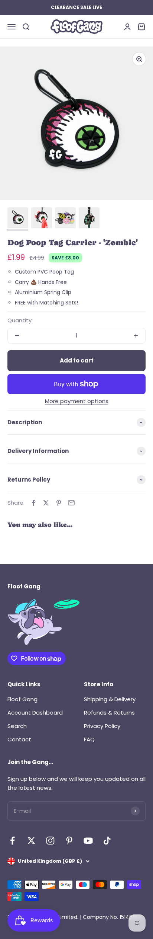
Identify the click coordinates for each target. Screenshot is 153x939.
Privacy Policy (102, 726)
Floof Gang (22, 699)
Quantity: (20, 320)
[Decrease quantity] (17, 335)
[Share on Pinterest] (58, 502)
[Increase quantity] (136, 335)
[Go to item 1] (17, 218)
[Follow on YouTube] (88, 841)
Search (17, 726)
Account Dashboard (35, 712)
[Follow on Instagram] (50, 841)
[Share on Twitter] (46, 502)
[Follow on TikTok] (107, 841)
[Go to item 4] (89, 218)
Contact (19, 739)
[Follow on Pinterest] (69, 841)
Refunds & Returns (109, 712)
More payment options (76, 401)
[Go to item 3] (65, 218)
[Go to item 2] (41, 218)
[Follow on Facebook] (12, 841)
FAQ (89, 739)
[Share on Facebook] (33, 502)
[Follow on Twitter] (31, 841)
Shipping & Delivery (110, 699)
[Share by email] (71, 502)
